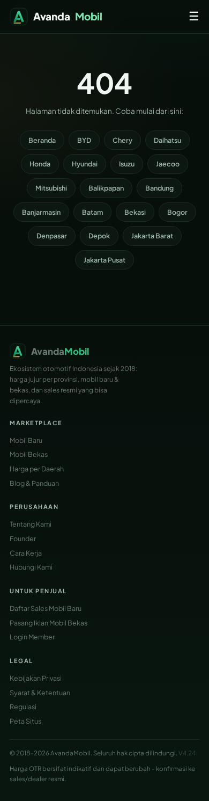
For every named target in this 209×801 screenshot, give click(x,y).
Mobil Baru (26, 440)
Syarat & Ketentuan (40, 692)
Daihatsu (167, 140)
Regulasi (23, 706)
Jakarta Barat (152, 235)
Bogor (177, 212)
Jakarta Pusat (104, 260)
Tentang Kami (30, 524)
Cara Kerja (26, 553)
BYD (84, 140)
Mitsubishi (51, 188)
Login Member (32, 636)
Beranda (42, 140)
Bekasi (135, 212)
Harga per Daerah (37, 468)
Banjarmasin (41, 212)
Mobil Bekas (29, 454)
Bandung (159, 188)
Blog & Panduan (34, 483)
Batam (92, 212)
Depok (99, 235)
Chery (122, 140)
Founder (23, 538)
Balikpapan (106, 188)
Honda (39, 163)
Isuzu (127, 163)
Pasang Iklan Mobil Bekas (48, 622)
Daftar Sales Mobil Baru (45, 608)
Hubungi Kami (31, 567)
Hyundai (85, 163)
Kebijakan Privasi (36, 678)
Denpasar (51, 235)
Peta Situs (25, 721)
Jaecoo (168, 163)
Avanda (67, 16)
